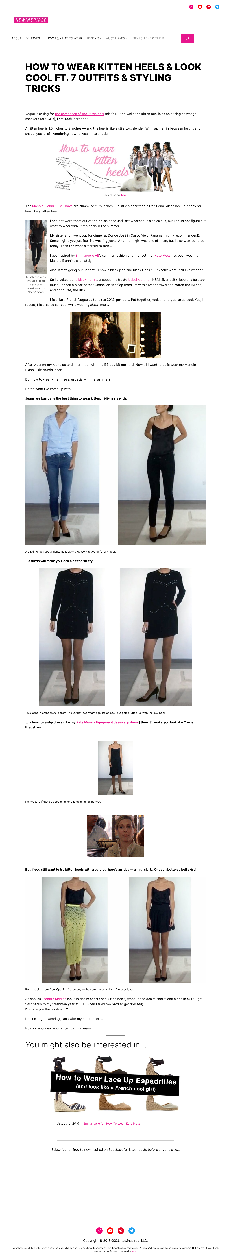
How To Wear (115, 1123)
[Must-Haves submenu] (126, 38)
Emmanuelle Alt (87, 255)
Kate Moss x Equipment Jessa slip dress (107, 722)
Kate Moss (162, 255)
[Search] (187, 38)
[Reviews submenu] (101, 38)
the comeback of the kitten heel (79, 114)
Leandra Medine (54, 999)
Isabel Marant (138, 279)
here (124, 194)
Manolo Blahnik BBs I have (52, 206)
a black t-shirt (86, 279)
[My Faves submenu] (41, 38)
